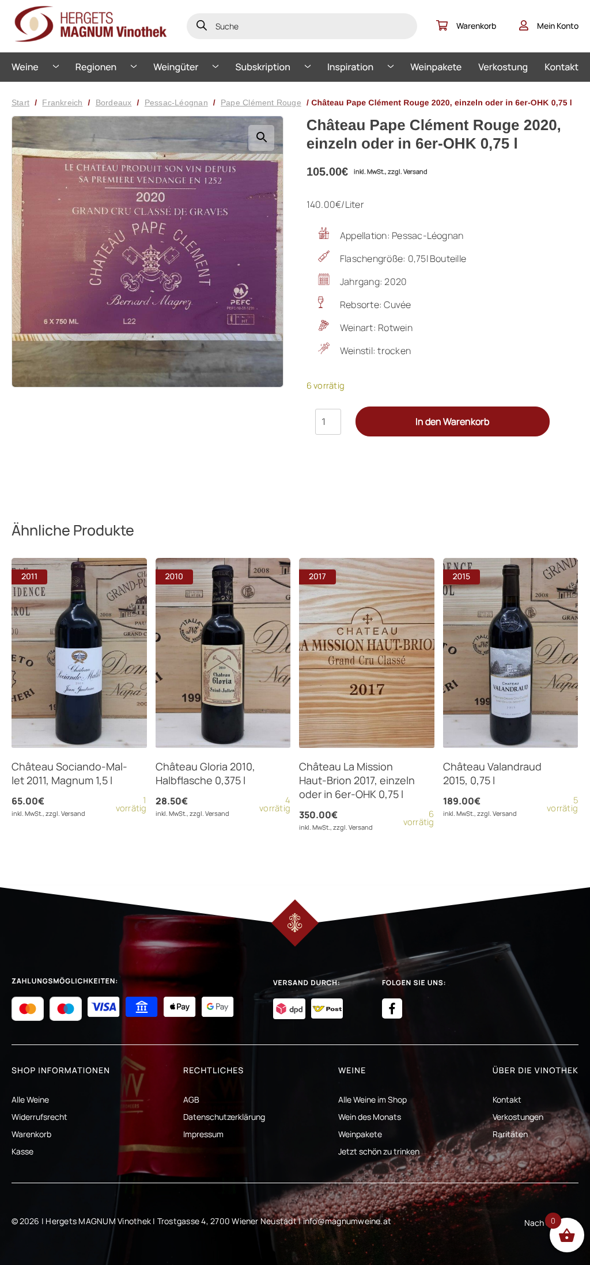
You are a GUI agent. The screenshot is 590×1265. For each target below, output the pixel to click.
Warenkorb (476, 25)
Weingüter (175, 66)
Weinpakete (436, 66)
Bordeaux (114, 102)
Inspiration (350, 66)
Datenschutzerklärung (224, 1116)
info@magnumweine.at (347, 1220)
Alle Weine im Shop (372, 1099)
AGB (191, 1099)
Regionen (95, 66)
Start (20, 102)
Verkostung (503, 66)
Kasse (22, 1151)
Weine (25, 66)
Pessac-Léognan (176, 102)
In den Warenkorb (452, 421)
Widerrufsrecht (39, 1116)
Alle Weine (30, 1099)
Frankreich (62, 102)
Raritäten (510, 1134)
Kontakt (561, 66)
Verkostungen (518, 1116)
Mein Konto (557, 25)
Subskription (263, 66)
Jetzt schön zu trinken (378, 1151)
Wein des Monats (369, 1116)
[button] (261, 138)
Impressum (203, 1134)
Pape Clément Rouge (261, 102)
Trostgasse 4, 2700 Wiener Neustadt (227, 1220)
